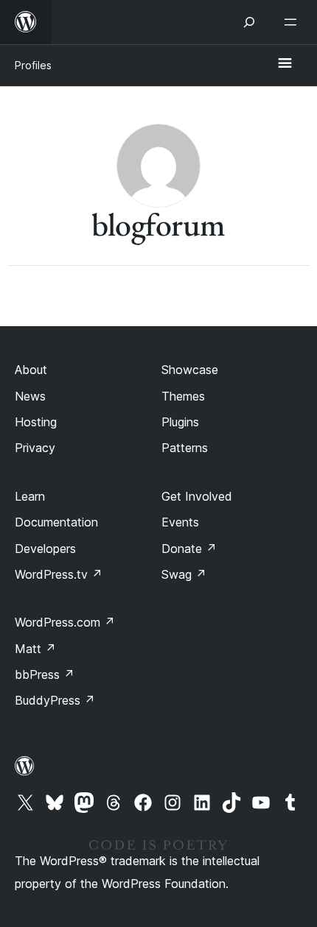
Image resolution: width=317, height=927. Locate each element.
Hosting (36, 422)
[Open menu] (293, 22)
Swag (183, 574)
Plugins (180, 422)
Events (180, 522)
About (31, 369)
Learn (30, 496)
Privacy (35, 447)
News (30, 396)
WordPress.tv (58, 574)
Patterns (184, 447)
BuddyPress (55, 700)
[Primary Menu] (284, 64)
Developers (45, 548)
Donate (189, 548)
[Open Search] (249, 22)
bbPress (44, 674)
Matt (35, 648)
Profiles (33, 65)
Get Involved (196, 496)
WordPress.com (65, 622)
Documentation (56, 522)
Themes (183, 396)
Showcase (189, 369)
